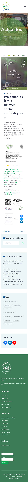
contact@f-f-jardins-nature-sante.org (14, 383)
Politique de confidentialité (14, 476)
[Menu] (25, 6)
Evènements (8, 223)
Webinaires (4, 423)
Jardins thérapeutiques (9, 215)
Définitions (4, 396)
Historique (4, 398)
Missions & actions (6, 401)
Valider (22, 243)
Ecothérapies (17, 305)
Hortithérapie (8, 309)
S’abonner (5, 462)
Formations (16, 320)
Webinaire (7, 320)
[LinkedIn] (21, 221)
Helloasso (9, 195)
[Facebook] (21, 216)
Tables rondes (8, 324)
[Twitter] (21, 218)
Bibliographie (5, 429)
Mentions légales (14, 478)
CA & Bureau (5, 404)
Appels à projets (18, 316)
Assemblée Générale (10, 312)
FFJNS (18, 474)
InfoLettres (4, 435)
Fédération (8, 220)
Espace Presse (5, 432)
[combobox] (11, 243)
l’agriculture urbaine (12, 193)
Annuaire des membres (8, 418)
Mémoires (4, 426)
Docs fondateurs (6, 407)
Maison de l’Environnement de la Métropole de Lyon (13, 179)
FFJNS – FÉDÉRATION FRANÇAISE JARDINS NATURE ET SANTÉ (13, 171)
